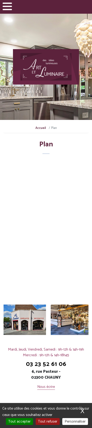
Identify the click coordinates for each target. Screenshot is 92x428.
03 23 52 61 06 (46, 364)
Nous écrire (46, 387)
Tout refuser (47, 421)
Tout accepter (19, 421)
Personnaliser (75, 421)
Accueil (40, 128)
